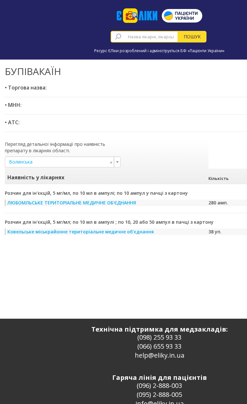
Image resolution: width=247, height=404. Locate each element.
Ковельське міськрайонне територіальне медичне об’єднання (80, 232)
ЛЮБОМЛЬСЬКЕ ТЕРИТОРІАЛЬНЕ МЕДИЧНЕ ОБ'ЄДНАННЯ (71, 203)
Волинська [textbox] (61, 162)
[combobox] (144, 36)
